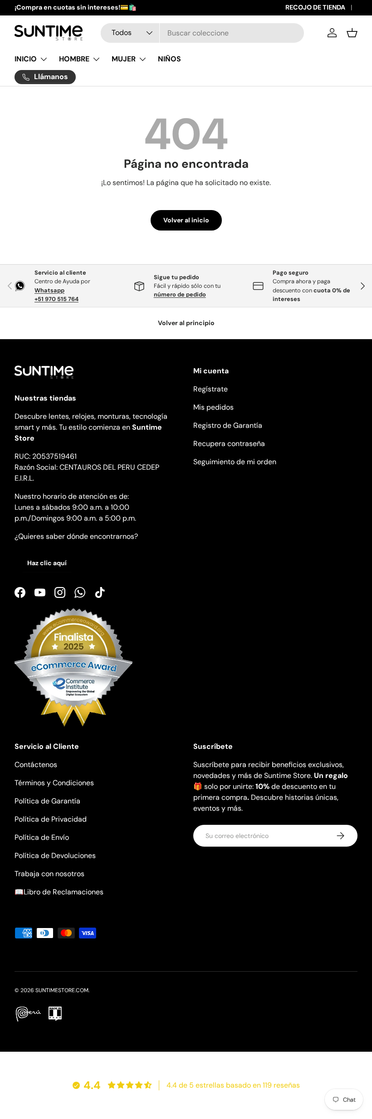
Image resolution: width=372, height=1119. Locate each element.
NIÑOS (169, 59)
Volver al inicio (186, 220)
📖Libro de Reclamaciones (59, 892)
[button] (352, 33)
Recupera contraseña (229, 443)
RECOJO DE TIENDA (315, 7)
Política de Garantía (47, 801)
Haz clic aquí (47, 563)
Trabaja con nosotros (49, 873)
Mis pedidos (213, 407)
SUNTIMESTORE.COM (61, 990)
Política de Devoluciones (55, 855)
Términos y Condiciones (54, 783)
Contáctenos (36, 764)
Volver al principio (186, 323)
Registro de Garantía (227, 425)
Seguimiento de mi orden (234, 462)
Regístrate (210, 389)
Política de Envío (42, 837)
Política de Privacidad (51, 819)
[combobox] (202, 33)
